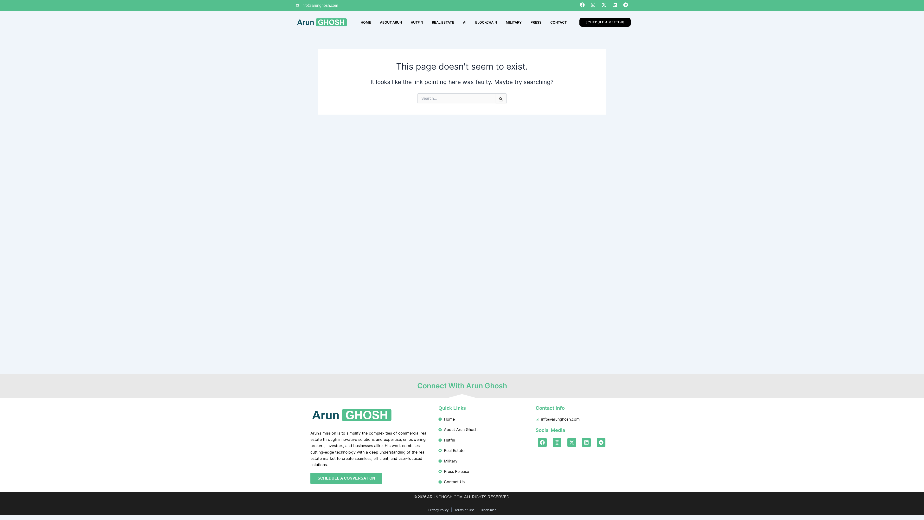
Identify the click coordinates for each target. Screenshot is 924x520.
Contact (558, 22)
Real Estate (443, 22)
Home (366, 22)
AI (464, 22)
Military (514, 22)
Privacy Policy (438, 510)
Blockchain (486, 22)
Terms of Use (465, 510)
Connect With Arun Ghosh (462, 385)
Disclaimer (488, 510)
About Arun (391, 22)
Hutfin (417, 22)
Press (536, 22)
